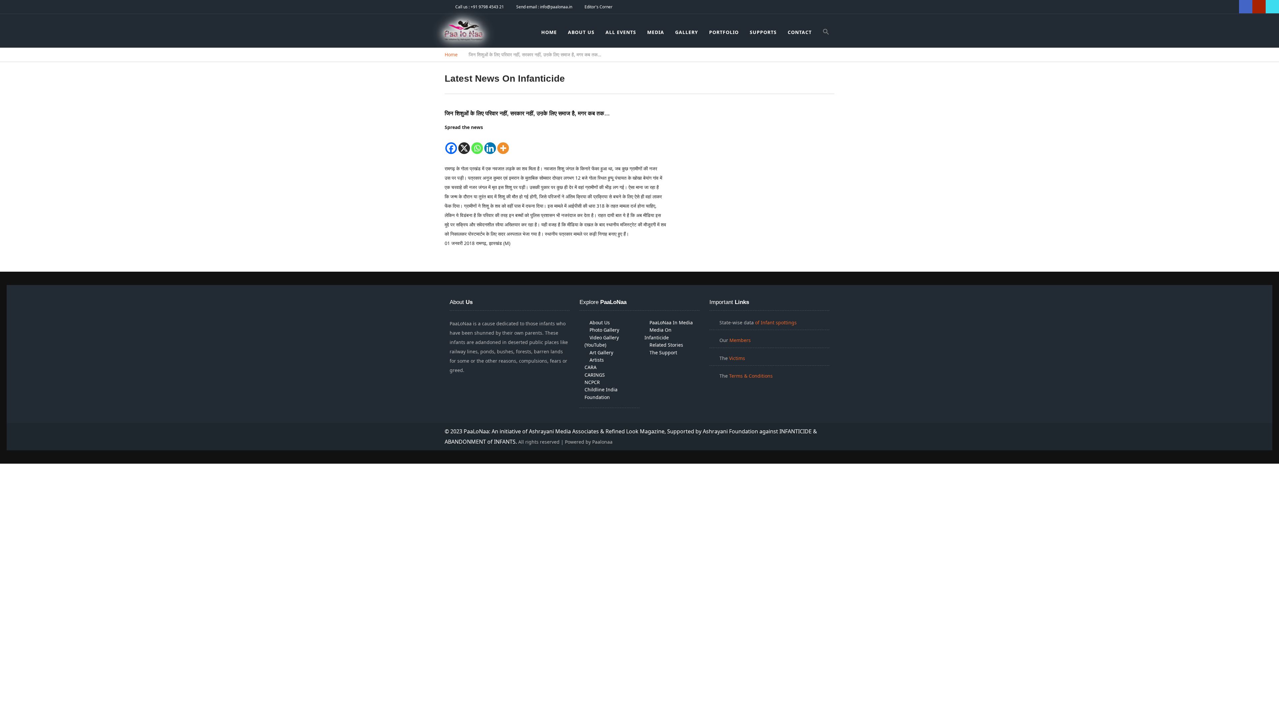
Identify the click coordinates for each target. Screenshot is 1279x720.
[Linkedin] (490, 143)
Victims (737, 358)
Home (549, 32)
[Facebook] (451, 143)
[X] (464, 143)
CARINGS (595, 375)
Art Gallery (601, 352)
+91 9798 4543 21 (487, 7)
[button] (826, 33)
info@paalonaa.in (556, 7)
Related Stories (666, 345)
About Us (581, 32)
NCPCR (592, 382)
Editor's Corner (599, 7)
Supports (763, 32)
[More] (503, 143)
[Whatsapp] (477, 143)
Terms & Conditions (751, 376)
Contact (800, 32)
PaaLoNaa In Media (671, 322)
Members (740, 340)
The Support (663, 352)
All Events (621, 32)
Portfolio (724, 32)
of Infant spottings (775, 322)
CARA (591, 367)
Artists (597, 360)
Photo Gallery (604, 330)
